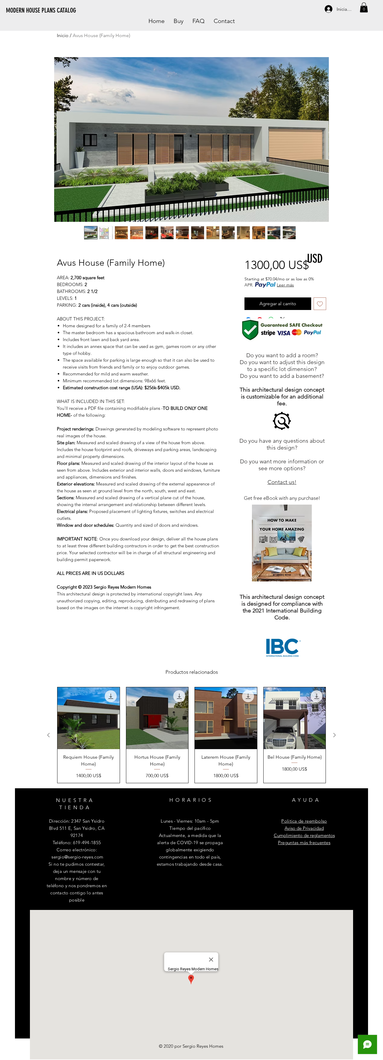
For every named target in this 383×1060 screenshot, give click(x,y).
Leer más (285, 285)
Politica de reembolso (304, 821)
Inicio (63, 35)
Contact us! (282, 482)
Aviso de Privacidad (304, 828)
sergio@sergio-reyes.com (77, 857)
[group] (191, 735)
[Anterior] (48, 735)
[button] (364, 7)
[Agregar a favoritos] (320, 303)
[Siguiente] (334, 735)
